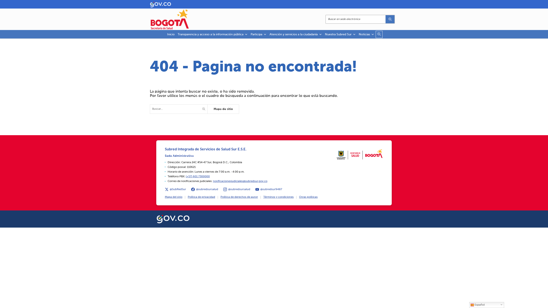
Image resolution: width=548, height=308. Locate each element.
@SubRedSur (178, 189)
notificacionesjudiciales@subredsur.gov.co (240, 181)
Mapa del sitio (173, 197)
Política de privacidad (201, 197)
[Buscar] (390, 19)
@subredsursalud (207, 189)
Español (479, 305)
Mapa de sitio (223, 109)
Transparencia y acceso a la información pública (210, 34)
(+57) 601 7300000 (198, 176)
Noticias (364, 34)
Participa (256, 34)
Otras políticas (308, 197)
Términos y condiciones (278, 197)
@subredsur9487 (271, 189)
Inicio (171, 34)
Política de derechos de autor (239, 197)
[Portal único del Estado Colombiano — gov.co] (173, 218)
